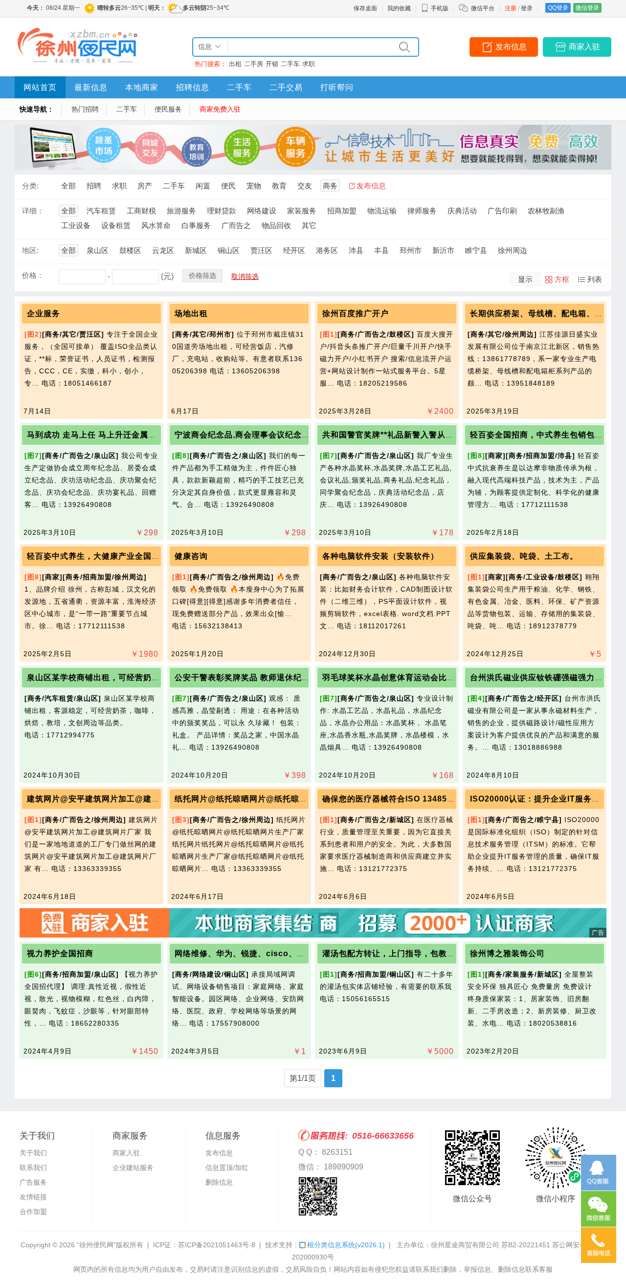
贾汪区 (261, 250)
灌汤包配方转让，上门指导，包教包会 (393, 953)
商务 (330, 186)
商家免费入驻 (220, 109)
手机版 (439, 8)
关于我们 (33, 1153)
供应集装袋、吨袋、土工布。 (524, 556)
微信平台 (482, 8)
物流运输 (382, 210)
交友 (304, 186)
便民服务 (168, 109)
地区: (30, 250)
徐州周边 (512, 250)
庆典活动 (462, 210)
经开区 (294, 250)
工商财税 (141, 210)
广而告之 (236, 225)
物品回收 (276, 225)
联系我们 (33, 1167)
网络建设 (261, 210)
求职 (308, 64)
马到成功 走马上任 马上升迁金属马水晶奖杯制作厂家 (125, 435)
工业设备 (75, 225)
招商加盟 (342, 210)
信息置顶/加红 (226, 1167)
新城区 (196, 250)
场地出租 (191, 313)
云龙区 (163, 250)
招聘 (94, 186)
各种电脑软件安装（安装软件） (380, 556)
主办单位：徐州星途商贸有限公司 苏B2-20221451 (473, 1245)
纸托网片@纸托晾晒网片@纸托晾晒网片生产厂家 (266, 799)
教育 (279, 186)
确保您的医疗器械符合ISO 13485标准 (393, 799)
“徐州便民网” (96, 1245)
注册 (510, 8)
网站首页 (40, 87)
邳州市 (411, 250)
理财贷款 (221, 210)
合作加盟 (33, 1211)
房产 (144, 186)
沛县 (356, 250)
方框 (562, 279)
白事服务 (196, 225)
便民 (228, 186)
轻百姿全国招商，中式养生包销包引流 (540, 435)
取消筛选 (245, 276)
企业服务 (43, 313)
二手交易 (286, 87)
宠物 (253, 186)
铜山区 (229, 250)
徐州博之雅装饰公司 (507, 953)
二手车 (290, 64)
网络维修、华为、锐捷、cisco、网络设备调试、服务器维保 (286, 953)
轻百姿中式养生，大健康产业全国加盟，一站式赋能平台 (131, 556)
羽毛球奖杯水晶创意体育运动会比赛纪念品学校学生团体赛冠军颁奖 (447, 677)
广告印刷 (502, 210)
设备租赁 (116, 225)
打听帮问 (337, 87)
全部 (68, 186)
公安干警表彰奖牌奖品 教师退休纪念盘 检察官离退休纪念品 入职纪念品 (307, 677)
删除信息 (219, 1182)
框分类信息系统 (346, 1245)
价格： (33, 275)
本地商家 (141, 87)
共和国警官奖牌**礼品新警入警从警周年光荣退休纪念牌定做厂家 (442, 435)
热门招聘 (85, 109)
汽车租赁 (101, 210)
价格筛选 (202, 275)
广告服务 (33, 1182)
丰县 (381, 250)
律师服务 (422, 210)
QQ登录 (558, 7)
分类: (30, 186)
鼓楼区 (130, 250)
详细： (33, 210)
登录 (527, 8)
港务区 (327, 250)
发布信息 (511, 47)
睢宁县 (476, 250)
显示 (525, 279)
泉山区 (98, 250)
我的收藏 (399, 8)
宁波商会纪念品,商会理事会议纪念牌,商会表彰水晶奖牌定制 (285, 435)
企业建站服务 (133, 1167)
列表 (594, 279)
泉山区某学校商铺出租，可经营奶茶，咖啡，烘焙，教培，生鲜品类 (151, 677)
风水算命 (156, 225)
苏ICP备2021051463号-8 (216, 1245)
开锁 (272, 64)
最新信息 (91, 87)
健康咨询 (191, 556)
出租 (235, 64)
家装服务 (301, 210)
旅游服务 (181, 210)
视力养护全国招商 (60, 953)
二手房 (253, 64)
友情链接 (33, 1197)
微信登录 (587, 7)
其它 (309, 225)
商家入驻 (584, 47)
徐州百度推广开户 (355, 313)
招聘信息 (192, 87)
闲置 (203, 186)
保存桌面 (365, 8)
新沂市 (443, 250)
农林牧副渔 (546, 210)
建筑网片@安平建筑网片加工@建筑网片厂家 (110, 799)
